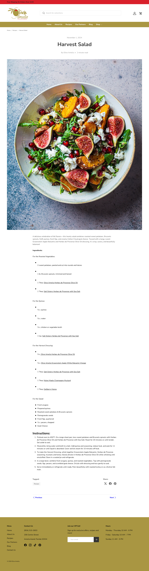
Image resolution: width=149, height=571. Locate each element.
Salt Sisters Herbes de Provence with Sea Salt (62, 291)
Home (49, 24)
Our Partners (80, 24)
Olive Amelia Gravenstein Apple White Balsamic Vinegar (63, 363)
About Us (58, 24)
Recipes (69, 24)
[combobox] (80, 13)
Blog (91, 24)
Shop (98, 24)
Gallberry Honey (50, 389)
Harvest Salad (23, 30)
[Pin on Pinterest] (115, 483)
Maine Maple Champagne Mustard (57, 380)
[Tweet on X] (105, 483)
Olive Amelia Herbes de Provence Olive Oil (61, 283)
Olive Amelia (15, 561)
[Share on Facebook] (110, 483)
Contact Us (11, 550)
